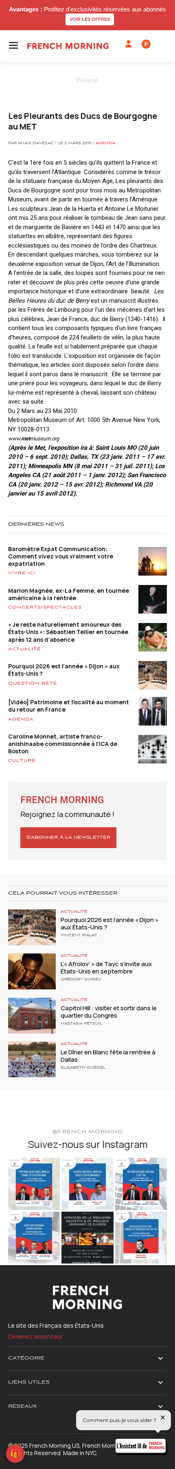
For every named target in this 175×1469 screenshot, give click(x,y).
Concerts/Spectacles (45, 607)
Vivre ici (21, 573)
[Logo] (68, 46)
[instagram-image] (34, 1184)
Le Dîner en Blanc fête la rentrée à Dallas (108, 1056)
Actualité (24, 649)
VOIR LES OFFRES (90, 19)
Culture (22, 760)
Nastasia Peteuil (81, 1024)
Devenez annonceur (35, 1336)
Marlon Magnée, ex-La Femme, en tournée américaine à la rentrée (68, 594)
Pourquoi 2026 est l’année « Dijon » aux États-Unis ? (64, 669)
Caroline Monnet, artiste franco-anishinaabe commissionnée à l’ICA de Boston (62, 743)
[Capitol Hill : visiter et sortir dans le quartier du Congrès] (32, 1016)
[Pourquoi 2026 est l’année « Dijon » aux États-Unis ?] (32, 927)
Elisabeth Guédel (83, 1068)
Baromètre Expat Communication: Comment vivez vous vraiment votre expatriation (60, 556)
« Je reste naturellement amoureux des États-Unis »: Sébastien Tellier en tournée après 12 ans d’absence (68, 632)
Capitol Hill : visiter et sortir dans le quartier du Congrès (109, 1012)
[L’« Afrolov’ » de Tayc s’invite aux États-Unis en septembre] (32, 971)
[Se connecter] (128, 44)
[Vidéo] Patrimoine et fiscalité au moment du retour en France (68, 705)
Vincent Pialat (79, 935)
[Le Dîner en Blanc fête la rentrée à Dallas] (32, 1060)
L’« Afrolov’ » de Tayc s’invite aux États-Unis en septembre (106, 968)
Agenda (105, 143)
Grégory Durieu (81, 980)
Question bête (32, 683)
